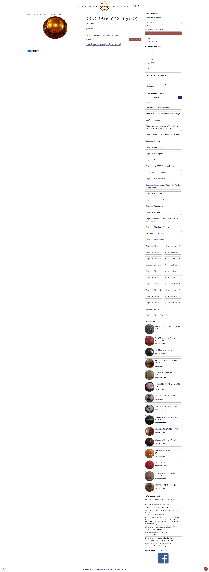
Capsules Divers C (153, 252)
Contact (126, 6)
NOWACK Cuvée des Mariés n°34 (166, 373)
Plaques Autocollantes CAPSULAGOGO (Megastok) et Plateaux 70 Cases (162, 127)
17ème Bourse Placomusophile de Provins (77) (160, 527)
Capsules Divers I (153, 271)
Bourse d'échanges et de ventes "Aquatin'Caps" (160, 499)
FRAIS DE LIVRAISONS (156, 76)
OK (180, 98)
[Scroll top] (206, 569)
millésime (117, 44)
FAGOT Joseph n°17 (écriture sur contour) (167, 339)
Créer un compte (149, 29)
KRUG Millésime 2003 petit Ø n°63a (167, 362)
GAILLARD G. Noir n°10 (164, 350)
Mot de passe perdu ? (159, 29)
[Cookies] (3, 568)
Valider (163, 33)
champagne (95, 44)
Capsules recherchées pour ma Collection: (159, 85)
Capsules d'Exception (154, 141)
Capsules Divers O (153, 290)
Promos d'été (151, 135)
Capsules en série (153, 212)
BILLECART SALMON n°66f (166, 440)
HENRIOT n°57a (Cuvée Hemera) (165, 474)
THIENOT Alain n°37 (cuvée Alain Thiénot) (166, 418)
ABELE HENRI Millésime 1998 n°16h (167, 385)
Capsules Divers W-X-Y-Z (156, 315)
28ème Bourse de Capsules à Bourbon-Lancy (159, 538)
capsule (88, 44)
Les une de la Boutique (170, 135)
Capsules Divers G (153, 265)
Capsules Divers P (172, 290)
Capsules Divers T (172, 303)
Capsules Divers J (172, 271)
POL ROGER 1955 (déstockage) (162, 452)
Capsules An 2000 (153, 160)
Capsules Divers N (172, 284)
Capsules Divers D (172, 252)
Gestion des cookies (120, 570)
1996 (112, 44)
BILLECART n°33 (162, 462)
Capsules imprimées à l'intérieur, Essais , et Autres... (162, 220)
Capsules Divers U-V (154, 309)
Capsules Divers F (172, 259)
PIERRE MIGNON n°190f (165, 396)
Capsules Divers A (153, 246)
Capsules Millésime (154, 194)
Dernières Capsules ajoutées (157, 107)
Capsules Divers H (172, 265)
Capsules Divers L (172, 277)
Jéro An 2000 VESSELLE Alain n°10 (167, 327)
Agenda (94, 6)
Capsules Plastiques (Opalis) (157, 227)
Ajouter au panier (135, 40)
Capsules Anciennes (154, 147)
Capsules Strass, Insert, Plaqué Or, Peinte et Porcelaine (163, 186)
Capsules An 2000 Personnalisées (160, 166)
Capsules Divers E (153, 259)
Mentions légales (88, 570)
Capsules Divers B (172, 246)
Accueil (80, 6)
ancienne (102, 44)
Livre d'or (87, 6)
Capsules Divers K (38, 14)
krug (108, 44)
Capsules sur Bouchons (155, 179)
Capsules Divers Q (153, 296)
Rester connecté (151, 26)
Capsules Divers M (153, 284)
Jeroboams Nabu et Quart (156, 172)
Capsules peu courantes (156, 200)
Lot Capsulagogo (153, 120)
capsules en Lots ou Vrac (156, 233)
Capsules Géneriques (154, 206)
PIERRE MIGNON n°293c (165, 485)
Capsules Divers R (172, 296)
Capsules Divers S (153, 303)
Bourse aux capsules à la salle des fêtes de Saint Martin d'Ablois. (163, 511)
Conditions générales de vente (104, 570)
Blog (120, 6)
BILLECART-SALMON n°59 (166, 429)
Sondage (115, 6)
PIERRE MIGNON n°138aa (166, 407)
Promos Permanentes (155, 240)
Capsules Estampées (154, 154)
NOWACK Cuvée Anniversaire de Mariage (163, 114)
